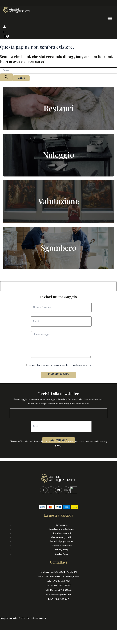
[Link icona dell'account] (4, 27)
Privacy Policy (61, 550)
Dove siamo (62, 525)
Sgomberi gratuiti (62, 533)
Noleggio (58, 155)
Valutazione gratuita (61, 537)
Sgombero (58, 247)
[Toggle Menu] (110, 18)
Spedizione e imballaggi (62, 529)
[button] (5, 32)
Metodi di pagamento (61, 541)
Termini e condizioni (62, 546)
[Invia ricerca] (6, 77)
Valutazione (58, 201)
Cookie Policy (61, 554)
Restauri (58, 108)
